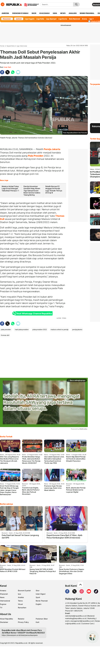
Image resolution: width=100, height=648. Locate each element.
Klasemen (7, 19)
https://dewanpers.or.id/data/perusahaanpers (20, 635)
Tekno (20, 601)
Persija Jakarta (51, 149)
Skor (37, 590)
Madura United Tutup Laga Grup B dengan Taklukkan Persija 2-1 (10, 188)
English (38, 604)
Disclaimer (4, 622)
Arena (84, 19)
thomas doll (5, 335)
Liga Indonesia (21, 46)
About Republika (6, 619)
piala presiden (6, 329)
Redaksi (21, 619)
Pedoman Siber (42, 619)
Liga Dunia (62, 19)
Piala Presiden (35, 155)
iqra (55, 13)
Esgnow (3, 604)
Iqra (19, 594)
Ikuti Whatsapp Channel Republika (34, 313)
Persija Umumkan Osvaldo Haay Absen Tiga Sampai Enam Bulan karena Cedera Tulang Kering (32, 190)
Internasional (5, 601)
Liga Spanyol (51, 19)
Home (2, 46)
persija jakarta (77, 329)
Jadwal (19, 19)
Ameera (3, 590)
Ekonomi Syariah (20, 13)
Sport (38, 597)
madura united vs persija (59, 329)
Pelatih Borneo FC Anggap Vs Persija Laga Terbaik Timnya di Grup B (53, 189)
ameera (5, 13)
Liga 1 (91, 19)
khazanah (44, 13)
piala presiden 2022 (39, 329)
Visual (20, 604)
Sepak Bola (10, 46)
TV (1, 608)
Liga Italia (40, 19)
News (2, 597)
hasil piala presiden (22, 329)
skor (34, 13)
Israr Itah (7, 67)
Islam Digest (40, 594)
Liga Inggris (29, 19)
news (62, 13)
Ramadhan (22, 608)
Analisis (21, 597)
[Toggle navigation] (2, 4)
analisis (72, 13)
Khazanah (4, 594)
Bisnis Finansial (87, 13)
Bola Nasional (74, 19)
